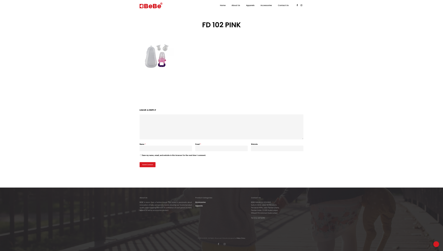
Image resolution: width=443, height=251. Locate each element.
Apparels (250, 5)
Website (254, 144)
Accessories (266, 5)
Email (198, 144)
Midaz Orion (241, 238)
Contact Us (283, 5)
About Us (236, 5)
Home (223, 5)
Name (143, 144)
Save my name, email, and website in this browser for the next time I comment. (174, 155)
